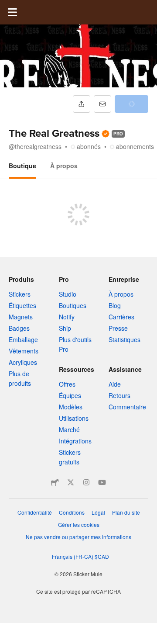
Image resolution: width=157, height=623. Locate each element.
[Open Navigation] (12, 12)
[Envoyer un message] (102, 104)
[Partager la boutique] (81, 104)
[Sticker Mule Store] (54, 482)
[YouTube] (102, 482)
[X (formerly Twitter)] (70, 482)
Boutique (22, 165)
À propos (64, 165)
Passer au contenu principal (6, 6)
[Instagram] (86, 482)
